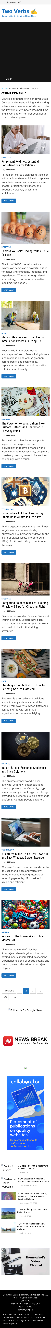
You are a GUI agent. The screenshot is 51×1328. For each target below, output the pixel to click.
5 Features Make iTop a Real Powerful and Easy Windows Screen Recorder (24, 855)
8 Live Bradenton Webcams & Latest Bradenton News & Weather (33, 1180)
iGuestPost (38, 1314)
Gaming (5, 932)
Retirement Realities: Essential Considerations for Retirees (20, 163)
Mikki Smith (10, 170)
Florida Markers (24, 1317)
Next (14, 997)
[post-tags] (44, 1159)
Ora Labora (8, 1320)
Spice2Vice (24, 1314)
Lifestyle (6, 157)
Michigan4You (23, 1320)
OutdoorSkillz (41, 1317)
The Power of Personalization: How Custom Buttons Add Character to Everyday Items (23, 427)
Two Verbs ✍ (19, 11)
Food (3, 681)
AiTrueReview (9, 1314)
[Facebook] (45, 1)
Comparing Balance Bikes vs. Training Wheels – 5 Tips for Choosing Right (24, 604)
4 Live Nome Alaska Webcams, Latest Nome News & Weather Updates (31, 1226)
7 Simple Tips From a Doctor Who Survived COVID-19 (33, 1167)
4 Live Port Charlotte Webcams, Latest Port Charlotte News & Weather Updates (32, 1196)
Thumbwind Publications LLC (34, 1295)
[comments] (32, 1159)
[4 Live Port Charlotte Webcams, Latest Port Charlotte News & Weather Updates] (8, 1194)
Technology (7, 509)
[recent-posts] (19, 1159)
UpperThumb (39, 1320)
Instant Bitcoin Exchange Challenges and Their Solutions (24, 769)
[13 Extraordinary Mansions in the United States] (8, 1210)
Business (5, 419)
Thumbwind (8, 1317)
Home (4, 88)
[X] (48, 1)
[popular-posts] (7, 1159)
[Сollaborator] (25, 1112)
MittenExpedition (11, 1323)
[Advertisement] (25, 49)
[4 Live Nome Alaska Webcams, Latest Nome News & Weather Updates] (8, 1224)
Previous (9, 990)
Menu (8, 79)
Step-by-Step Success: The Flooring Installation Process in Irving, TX (23, 339)
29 (5, 997)
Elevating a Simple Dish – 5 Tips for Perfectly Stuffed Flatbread (23, 687)
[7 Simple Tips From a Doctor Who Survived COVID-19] (8, 1166)
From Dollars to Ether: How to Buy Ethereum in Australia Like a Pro (22, 515)
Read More (9, 201)
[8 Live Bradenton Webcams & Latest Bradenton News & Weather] (8, 1179)
